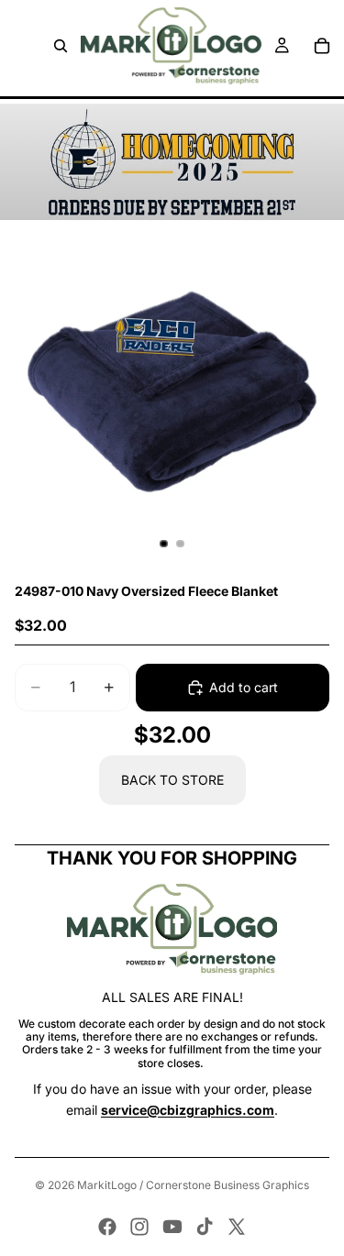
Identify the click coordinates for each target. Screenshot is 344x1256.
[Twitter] (237, 1227)
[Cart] (322, 46)
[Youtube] (172, 1227)
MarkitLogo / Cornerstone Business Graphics (193, 1185)
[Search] (60, 46)
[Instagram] (139, 1227)
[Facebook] (107, 1227)
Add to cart (243, 687)
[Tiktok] (205, 1227)
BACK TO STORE (172, 780)
